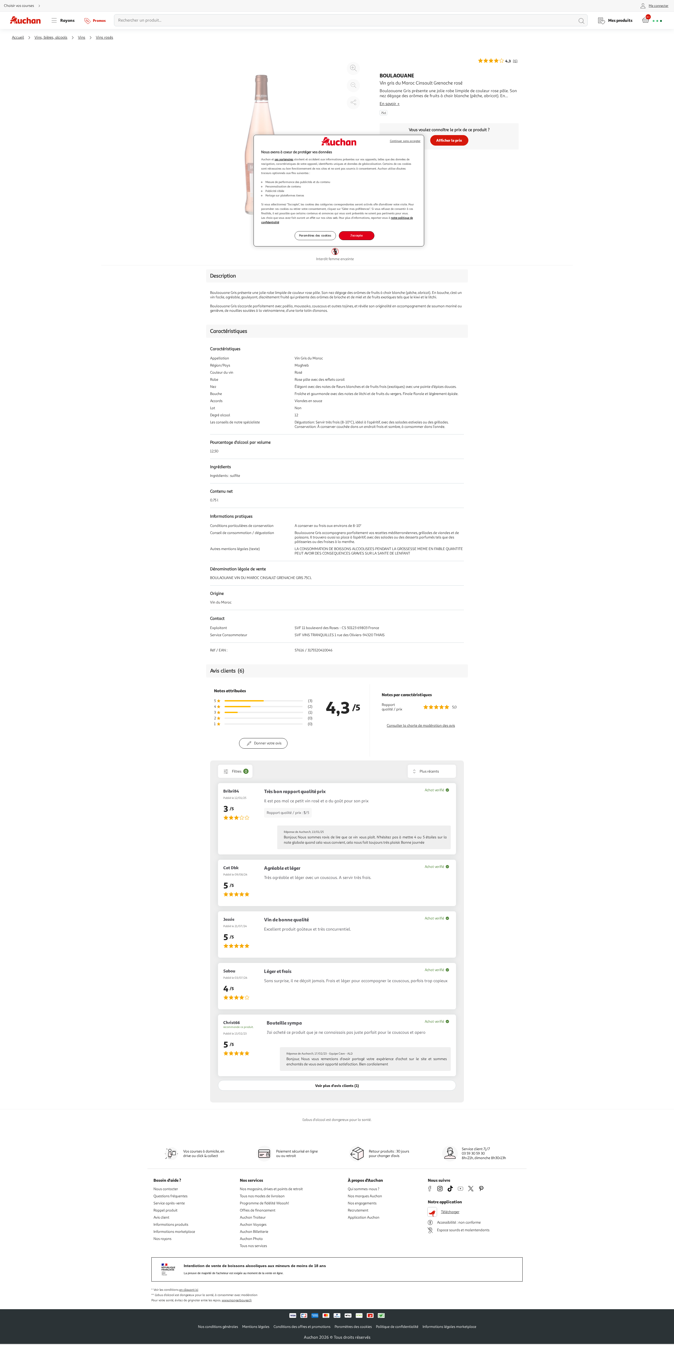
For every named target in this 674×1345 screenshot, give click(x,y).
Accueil (18, 37)
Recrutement (358, 1210)
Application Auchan (363, 1217)
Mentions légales (255, 1326)
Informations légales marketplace (449, 1326)
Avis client (161, 1217)
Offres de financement (257, 1210)
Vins (81, 37)
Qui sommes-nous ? (363, 1189)
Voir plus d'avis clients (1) (337, 1085)
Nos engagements (362, 1203)
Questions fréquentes (170, 1196)
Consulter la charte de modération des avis (421, 725)
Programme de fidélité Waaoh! (264, 1203)
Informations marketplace (174, 1231)
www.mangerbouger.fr (237, 1300)
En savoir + (390, 103)
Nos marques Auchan (365, 1196)
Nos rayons (162, 1239)
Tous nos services (253, 1246)
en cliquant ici (188, 1290)
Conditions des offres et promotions (302, 1326)
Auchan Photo (251, 1239)
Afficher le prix (449, 140)
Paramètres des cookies (315, 235)
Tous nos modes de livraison (262, 1196)
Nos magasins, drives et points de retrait (271, 1189)
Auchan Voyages (253, 1224)
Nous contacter (165, 1189)
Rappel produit (165, 1210)
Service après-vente (169, 1203)
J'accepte (356, 235)
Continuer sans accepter (405, 141)
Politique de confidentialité (397, 1326)
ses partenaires (284, 159)
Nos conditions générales (218, 1326)
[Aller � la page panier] (652, 20)
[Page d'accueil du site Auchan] (27, 20)
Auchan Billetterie (254, 1231)
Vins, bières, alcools (50, 37)
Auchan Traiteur (253, 1217)
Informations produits (170, 1224)
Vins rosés (104, 37)
